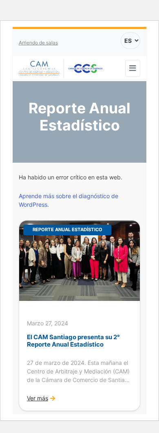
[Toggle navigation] (133, 68)
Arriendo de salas (38, 43)
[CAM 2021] (41, 68)
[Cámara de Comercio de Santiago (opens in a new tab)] (85, 68)
